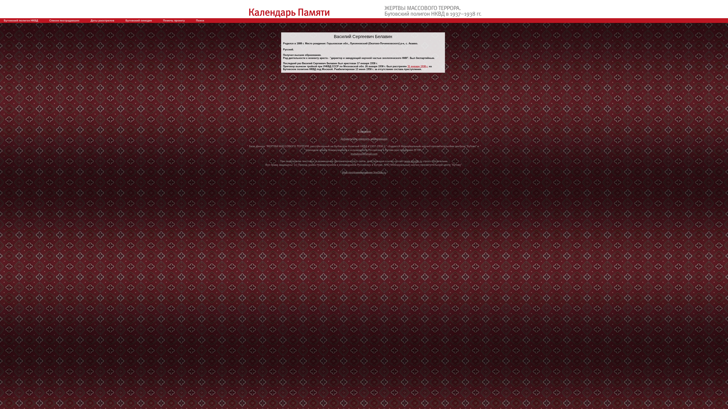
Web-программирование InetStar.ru (364, 172)
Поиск (200, 20)
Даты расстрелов (102, 20)
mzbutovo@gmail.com (364, 153)
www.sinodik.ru (413, 161)
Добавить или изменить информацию (364, 138)
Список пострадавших (64, 20)
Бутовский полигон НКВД (21, 20)
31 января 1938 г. (417, 66)
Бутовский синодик (139, 20)
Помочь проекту (174, 20)
